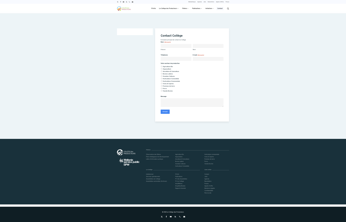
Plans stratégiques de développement (157, 156)
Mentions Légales (209, 188)
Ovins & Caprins (168, 83)
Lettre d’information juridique (154, 159)
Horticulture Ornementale (171, 81)
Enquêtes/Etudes (180, 186)
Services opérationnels (153, 176)
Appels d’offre (208, 186)
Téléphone (164, 55)
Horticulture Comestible (171, 79)
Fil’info (177, 174)
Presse (206, 183)
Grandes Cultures (169, 76)
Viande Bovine (168, 91)
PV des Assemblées (181, 179)
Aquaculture (167, 69)
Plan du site (207, 193)
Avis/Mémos (178, 183)
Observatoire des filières (153, 154)
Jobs (205, 176)
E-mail (198, 55)
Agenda (206, 179)
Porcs (165, 88)
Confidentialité (208, 190)
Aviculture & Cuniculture (171, 71)
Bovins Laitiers (168, 74)
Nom (194, 49)
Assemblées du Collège (153, 179)
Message (163, 96)
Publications (178, 176)
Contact (206, 174)
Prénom (163, 49)
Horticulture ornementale (211, 154)
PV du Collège (179, 181)
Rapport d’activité (180, 188)
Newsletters (207, 181)
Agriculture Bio (168, 66)
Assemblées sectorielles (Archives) (156, 181)
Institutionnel (149, 174)
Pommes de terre (169, 86)
